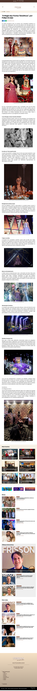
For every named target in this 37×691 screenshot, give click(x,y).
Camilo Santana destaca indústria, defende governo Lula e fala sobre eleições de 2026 (25, 587)
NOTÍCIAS (5, 676)
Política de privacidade (22, 688)
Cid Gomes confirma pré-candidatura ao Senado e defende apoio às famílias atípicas (25, 604)
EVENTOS (5, 673)
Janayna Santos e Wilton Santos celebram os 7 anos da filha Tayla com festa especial (25, 615)
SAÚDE (4, 679)
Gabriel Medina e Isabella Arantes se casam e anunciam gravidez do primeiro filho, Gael (25, 627)
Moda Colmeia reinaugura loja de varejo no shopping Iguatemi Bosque (9, 482)
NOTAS (4, 675)
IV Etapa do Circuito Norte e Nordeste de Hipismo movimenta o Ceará (9, 458)
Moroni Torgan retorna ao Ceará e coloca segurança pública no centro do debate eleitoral (24, 576)
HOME (4, 11)
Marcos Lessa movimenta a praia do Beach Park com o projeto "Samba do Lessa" (27, 481)
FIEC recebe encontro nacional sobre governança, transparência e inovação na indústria (27, 469)
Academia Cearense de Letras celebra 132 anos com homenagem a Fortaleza (9, 469)
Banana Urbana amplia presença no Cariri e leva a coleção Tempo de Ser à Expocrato (24, 638)
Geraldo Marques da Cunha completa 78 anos (25, 509)
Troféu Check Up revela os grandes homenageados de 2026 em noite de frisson (27, 457)
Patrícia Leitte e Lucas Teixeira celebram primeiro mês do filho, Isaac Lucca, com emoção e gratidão (25, 533)
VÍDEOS (4, 678)
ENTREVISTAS (6, 677)
